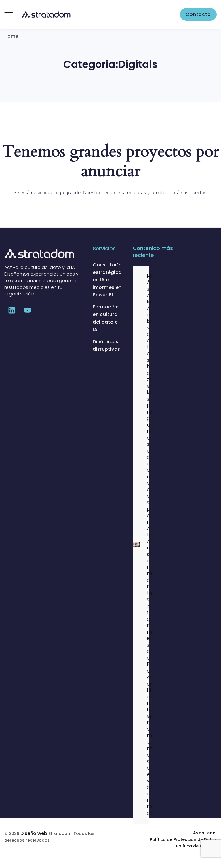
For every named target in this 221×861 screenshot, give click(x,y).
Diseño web (33, 833)
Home (11, 36)
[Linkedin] (11, 310)
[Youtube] (27, 310)
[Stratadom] (46, 14)
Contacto (198, 14)
